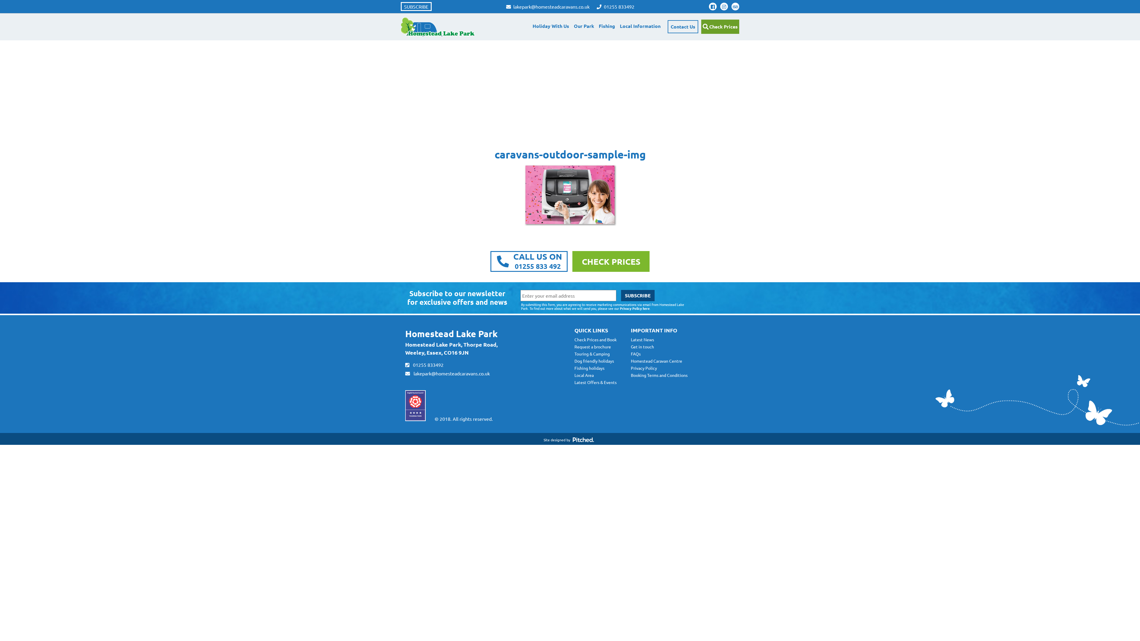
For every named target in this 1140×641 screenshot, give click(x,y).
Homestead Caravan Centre (656, 361)
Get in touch (642, 346)
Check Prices (723, 26)
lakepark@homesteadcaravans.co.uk (450, 373)
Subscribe (416, 6)
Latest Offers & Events (595, 382)
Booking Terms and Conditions (659, 375)
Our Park (584, 26)
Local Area (584, 375)
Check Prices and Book (595, 339)
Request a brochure (592, 346)
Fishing (607, 26)
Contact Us (683, 26)
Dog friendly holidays (594, 361)
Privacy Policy (644, 368)
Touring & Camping (592, 353)
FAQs (636, 353)
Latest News (642, 339)
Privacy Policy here (635, 308)
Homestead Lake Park (451, 333)
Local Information (640, 26)
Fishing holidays (589, 368)
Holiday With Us (551, 26)
